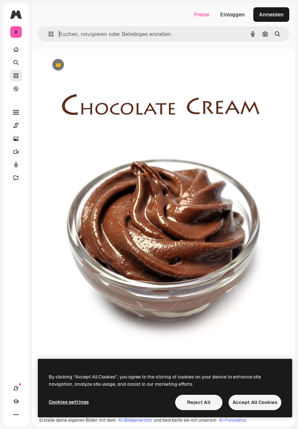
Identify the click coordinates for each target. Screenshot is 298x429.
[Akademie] (16, 401)
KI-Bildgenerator (135, 420)
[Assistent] (16, 178)
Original (91, 65)
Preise (201, 14)
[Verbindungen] (16, 388)
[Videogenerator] (16, 151)
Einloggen (232, 14)
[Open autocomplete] (48, 34)
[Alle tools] (16, 112)
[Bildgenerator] (16, 138)
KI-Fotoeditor (232, 420)
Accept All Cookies (255, 402)
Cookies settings (69, 402)
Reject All (198, 402)
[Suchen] (16, 62)
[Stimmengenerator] (16, 165)
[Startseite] (16, 49)
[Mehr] (16, 414)
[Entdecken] (16, 89)
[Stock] (16, 75)
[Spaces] (16, 125)
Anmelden (271, 14)
